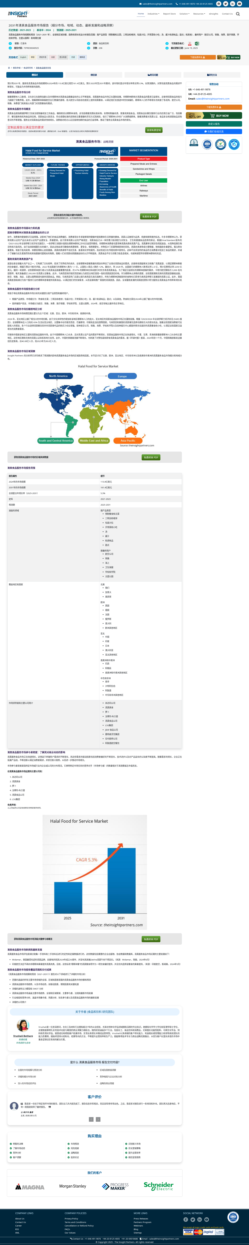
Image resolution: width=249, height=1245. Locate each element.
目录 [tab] (95, 75)
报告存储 (16, 67)
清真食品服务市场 (43, 67)
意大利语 (63, 57)
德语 (32, 57)
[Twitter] (225, 3)
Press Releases (141, 1218)
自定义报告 (214, 124)
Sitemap (138, 1232)
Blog (136, 1229)
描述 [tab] (36, 75)
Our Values (70, 1232)
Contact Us (227, 13)
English (23, 57)
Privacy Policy (71, 1218)
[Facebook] (218, 3)
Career (18, 1225)
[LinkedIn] (232, 3)
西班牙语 (42, 57)
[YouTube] (239, 3)
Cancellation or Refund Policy (79, 1225)
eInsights (213, 13)
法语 (53, 57)
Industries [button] (153, 13)
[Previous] (81, 1119)
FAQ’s (67, 1229)
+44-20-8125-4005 (204, 3)
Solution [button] (184, 13)
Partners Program (142, 1222)
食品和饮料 (28, 67)
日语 (73, 57)
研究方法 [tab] (213, 75)
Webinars (138, 1225)
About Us (19, 1218)
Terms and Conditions (75, 1222)
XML (17, 1232)
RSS (17, 1229)
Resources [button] (198, 13)
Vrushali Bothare (23, 1036)
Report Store (169, 13)
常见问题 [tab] (154, 75)
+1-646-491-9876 (187, 3)
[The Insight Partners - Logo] (19, 14)
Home (141, 13)
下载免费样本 (196, 57)
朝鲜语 (82, 57)
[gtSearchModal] (238, 14)
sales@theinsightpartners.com (157, 3)
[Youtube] (207, 1221)
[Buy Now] (228, 57)
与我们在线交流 (215, 131)
